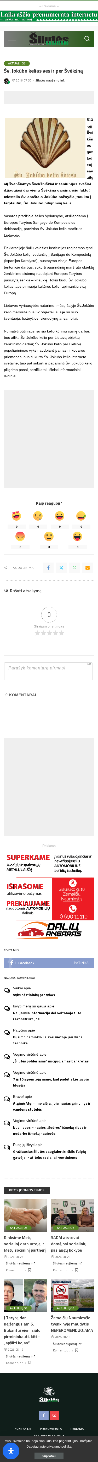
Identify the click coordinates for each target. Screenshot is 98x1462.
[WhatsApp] (74, 568)
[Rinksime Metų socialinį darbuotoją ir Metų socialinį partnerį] (25, 1215)
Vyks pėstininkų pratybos (34, 994)
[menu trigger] (14, 39)
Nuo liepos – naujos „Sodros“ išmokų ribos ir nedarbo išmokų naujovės (50, 1130)
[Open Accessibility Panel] (11, 1451)
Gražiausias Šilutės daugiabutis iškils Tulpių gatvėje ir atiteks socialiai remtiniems (49, 1154)
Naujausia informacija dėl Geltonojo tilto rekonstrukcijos (47, 1016)
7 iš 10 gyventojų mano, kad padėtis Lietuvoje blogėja (51, 1082)
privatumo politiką (59, 1446)
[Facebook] (48, 568)
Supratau (49, 1456)
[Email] (87, 568)
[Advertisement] (51, 97)
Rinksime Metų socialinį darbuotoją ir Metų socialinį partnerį (25, 1243)
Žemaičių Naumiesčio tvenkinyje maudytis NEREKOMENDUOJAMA (72, 1323)
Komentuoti (15, 1270)
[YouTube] (54, 1415)
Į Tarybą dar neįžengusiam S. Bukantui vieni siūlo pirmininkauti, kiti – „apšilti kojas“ (22, 1330)
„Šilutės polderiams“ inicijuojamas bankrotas (51, 1061)
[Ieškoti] (87, 39)
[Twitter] (61, 568)
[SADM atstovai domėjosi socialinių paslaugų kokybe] (72, 1215)
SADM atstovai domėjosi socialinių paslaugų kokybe (69, 1243)
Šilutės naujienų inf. (50, 80)
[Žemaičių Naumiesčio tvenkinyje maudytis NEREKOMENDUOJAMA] (72, 1295)
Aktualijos (17, 63)
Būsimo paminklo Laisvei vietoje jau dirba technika (48, 1040)
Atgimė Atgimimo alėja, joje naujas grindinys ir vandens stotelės (52, 1106)
